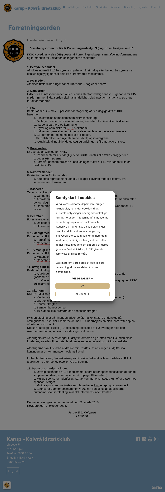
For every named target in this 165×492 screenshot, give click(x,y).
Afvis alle (82, 294)
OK (82, 285)
